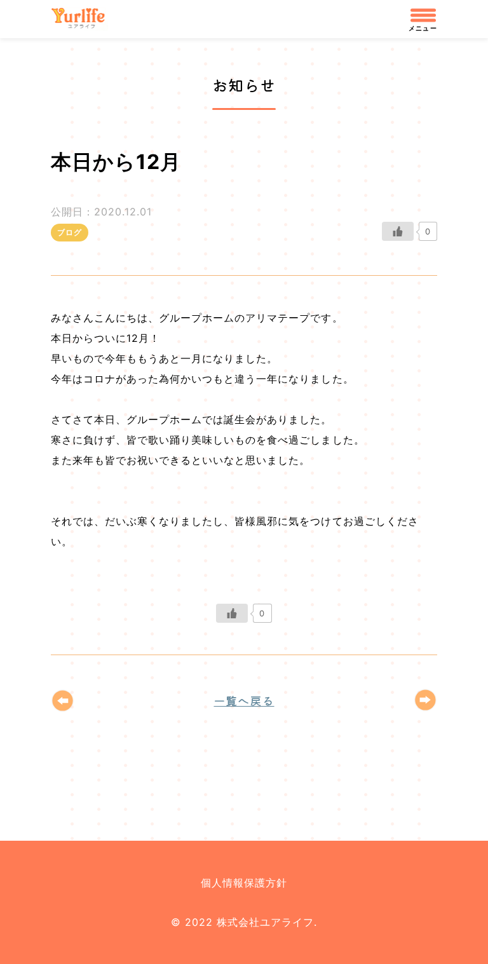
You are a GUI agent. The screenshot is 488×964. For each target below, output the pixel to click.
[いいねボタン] (398, 231)
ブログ (69, 232)
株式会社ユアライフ (84, 19)
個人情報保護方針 (244, 882)
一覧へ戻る (244, 700)
